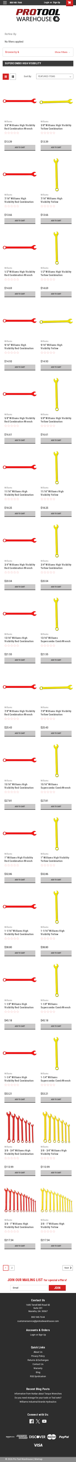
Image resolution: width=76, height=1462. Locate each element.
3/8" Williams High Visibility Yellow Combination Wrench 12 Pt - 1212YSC (56, 128)
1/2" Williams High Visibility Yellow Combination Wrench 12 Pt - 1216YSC (56, 275)
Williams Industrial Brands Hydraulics (38, 1402)
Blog (38, 1372)
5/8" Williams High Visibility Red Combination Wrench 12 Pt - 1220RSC (19, 421)
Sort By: (28, 76)
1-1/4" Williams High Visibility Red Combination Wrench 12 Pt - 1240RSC (19, 1080)
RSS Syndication (38, 1376)
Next (67, 1268)
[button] (38, 52)
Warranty (38, 1368)
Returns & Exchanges (38, 1360)
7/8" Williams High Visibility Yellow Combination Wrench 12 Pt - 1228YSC (56, 714)
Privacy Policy (38, 1356)
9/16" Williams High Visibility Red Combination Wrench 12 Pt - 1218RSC (19, 348)
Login (46, 2)
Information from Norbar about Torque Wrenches (38, 1393)
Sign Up (56, 2)
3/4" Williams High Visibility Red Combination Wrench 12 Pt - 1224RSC (19, 568)
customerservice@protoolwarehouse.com (38, 1321)
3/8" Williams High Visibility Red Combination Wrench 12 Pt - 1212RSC (19, 128)
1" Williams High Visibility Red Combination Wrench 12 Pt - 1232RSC (18, 861)
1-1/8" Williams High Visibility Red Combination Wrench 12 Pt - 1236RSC (19, 1007)
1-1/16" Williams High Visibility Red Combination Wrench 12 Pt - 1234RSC (19, 934)
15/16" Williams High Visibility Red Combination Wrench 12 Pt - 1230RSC (19, 787)
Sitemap (38, 1459)
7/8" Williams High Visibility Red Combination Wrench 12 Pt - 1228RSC (19, 714)
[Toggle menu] (5, 5)
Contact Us (38, 1364)
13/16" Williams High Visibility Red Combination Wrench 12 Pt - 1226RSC (19, 641)
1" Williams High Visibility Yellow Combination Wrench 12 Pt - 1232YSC (55, 861)
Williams (8, 121)
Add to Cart (20, 147)
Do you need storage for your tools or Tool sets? (38, 1398)
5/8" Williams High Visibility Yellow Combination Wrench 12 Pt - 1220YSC (56, 421)
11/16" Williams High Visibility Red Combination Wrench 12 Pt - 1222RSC (19, 495)
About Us (38, 1352)
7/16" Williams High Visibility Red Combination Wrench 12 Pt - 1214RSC (19, 202)
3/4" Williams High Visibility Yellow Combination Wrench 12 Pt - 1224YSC (56, 568)
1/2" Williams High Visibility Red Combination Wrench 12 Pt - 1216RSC (19, 275)
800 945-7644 (38, 1317)
